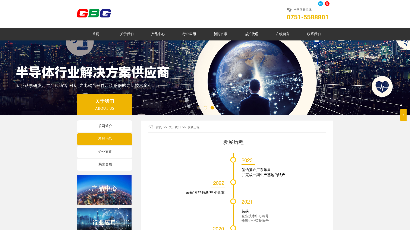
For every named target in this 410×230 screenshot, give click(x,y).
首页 (95, 34)
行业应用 (189, 34)
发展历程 (105, 139)
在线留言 (283, 34)
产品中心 (158, 34)
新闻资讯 (220, 34)
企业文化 (105, 151)
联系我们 (314, 34)
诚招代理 (251, 34)
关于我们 (127, 34)
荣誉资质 (105, 164)
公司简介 (105, 126)
